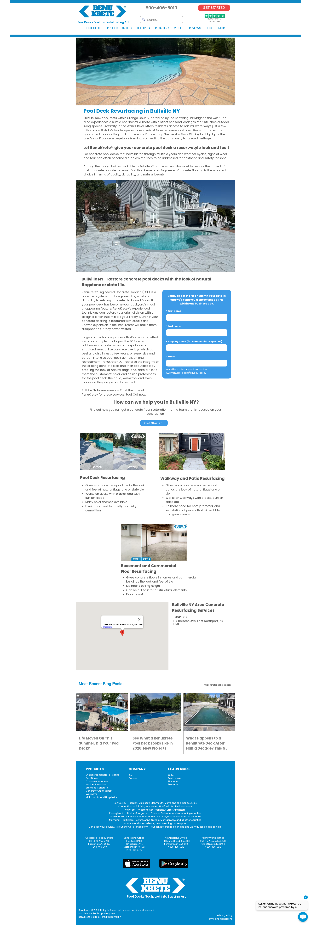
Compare (173, 781)
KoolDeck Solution (96, 784)
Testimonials (174, 778)
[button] (93, 28)
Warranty (173, 784)
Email (170, 356)
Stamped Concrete (97, 787)
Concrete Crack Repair (99, 790)
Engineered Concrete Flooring (102, 774)
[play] (228, 102)
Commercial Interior (97, 781)
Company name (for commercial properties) (194, 341)
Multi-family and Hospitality (101, 797)
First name (173, 311)
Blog (131, 775)
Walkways (91, 794)
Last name (173, 326)
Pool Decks (92, 778)
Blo (106, 683)
